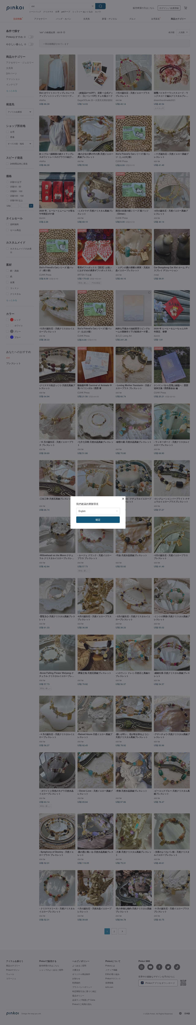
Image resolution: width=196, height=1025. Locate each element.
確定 (98, 519)
